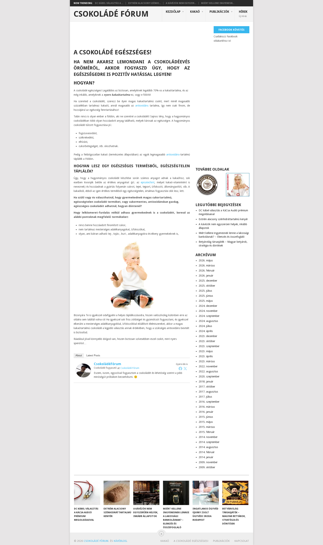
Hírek (243, 13)
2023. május (206, 351)
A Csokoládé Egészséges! (191, 540)
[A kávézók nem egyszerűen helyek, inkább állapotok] (146, 493)
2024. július (205, 326)
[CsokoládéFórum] (83, 376)
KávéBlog (120, 540)
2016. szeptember (209, 401)
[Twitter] (185, 368)
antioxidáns (141, 105)
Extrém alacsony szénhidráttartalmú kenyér (223, 219)
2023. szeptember (209, 346)
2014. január (206, 457)
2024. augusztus (208, 320)
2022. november (208, 366)
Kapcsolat (241, 540)
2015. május (206, 421)
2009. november (208, 462)
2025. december (208, 280)
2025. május (206, 300)
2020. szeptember (209, 376)
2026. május (206, 260)
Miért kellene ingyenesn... (217, 3)
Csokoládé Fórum (111, 14)
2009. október (207, 467)
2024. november (208, 310)
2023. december (208, 336)
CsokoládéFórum (107, 364)
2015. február (207, 431)
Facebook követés (231, 29)
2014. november (208, 437)
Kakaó (195, 11)
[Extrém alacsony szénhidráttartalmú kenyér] (117, 493)
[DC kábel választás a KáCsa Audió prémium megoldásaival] (87, 493)
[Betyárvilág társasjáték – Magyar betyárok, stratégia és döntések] (235, 493)
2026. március (207, 265)
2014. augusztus (208, 447)
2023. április (206, 356)
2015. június (206, 416)
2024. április (206, 331)
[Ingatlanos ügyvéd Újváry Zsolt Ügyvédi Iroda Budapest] (206, 493)
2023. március (207, 361)
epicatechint (147, 182)
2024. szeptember (209, 315)
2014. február (207, 452)
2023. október (207, 341)
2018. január (206, 381)
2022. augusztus (208, 371)
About (79, 355)
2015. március (207, 426)
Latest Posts (93, 355)
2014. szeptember (209, 442)
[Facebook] (180, 368)
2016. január (206, 411)
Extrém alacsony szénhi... (144, 3)
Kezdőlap (173, 11)
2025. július (205, 290)
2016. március (207, 406)
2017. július (205, 396)
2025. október (207, 285)
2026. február (207, 270)
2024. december (208, 305)
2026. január (206, 275)
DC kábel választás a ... (109, 3)
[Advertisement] (142, 34)
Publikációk (219, 11)
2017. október (207, 386)
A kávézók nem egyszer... (181, 3)
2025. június (206, 295)
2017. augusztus (208, 391)
